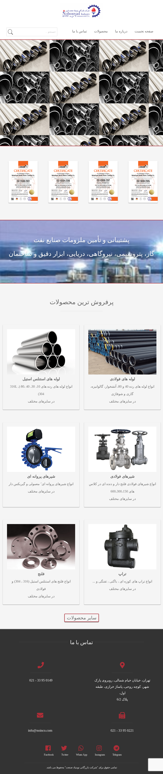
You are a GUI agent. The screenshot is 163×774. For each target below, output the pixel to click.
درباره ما (121, 31)
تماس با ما (79, 31)
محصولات (101, 31)
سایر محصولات (81, 617)
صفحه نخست (144, 31)
